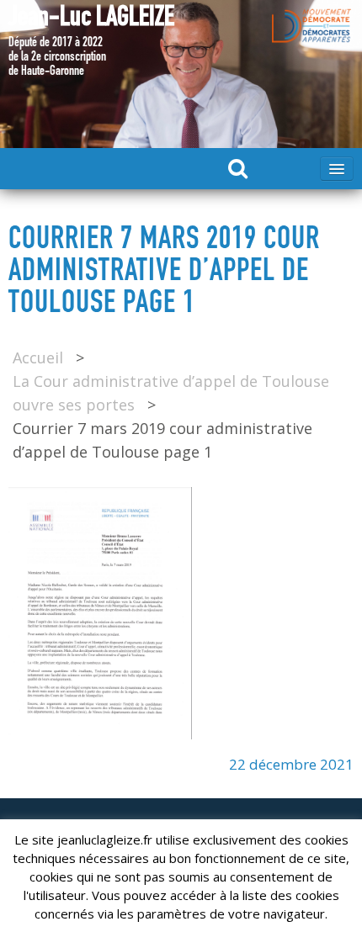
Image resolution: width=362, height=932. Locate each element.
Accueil (38, 357)
